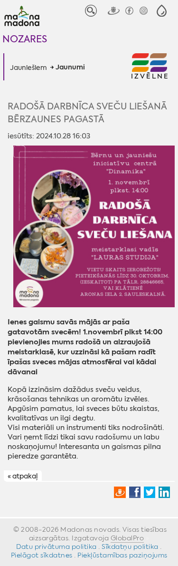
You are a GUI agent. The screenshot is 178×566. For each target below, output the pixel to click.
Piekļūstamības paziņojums (122, 555)
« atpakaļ (22, 476)
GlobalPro (127, 538)
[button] (161, 10)
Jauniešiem (28, 67)
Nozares (24, 38)
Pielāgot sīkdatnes (42, 555)
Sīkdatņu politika (130, 546)
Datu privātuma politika (56, 546)
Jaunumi (70, 67)
